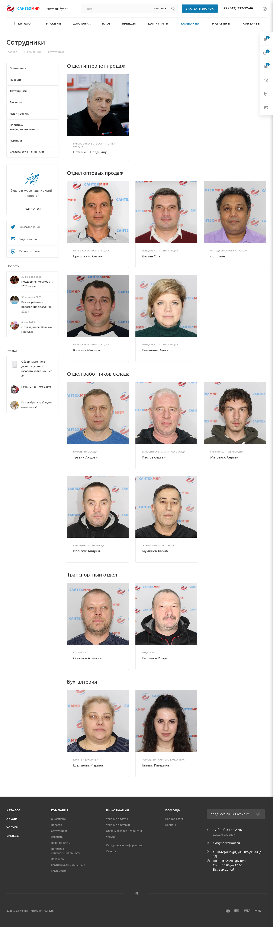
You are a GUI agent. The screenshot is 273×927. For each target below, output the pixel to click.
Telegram (136, 893)
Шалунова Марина (88, 765)
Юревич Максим (86, 350)
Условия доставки (118, 824)
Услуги (12, 827)
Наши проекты (61, 842)
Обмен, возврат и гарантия (124, 830)
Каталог (13, 810)
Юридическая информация (124, 845)
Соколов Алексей (87, 658)
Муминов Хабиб (155, 551)
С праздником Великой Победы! (36, 329)
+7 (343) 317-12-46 (238, 8)
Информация (117, 810)
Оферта (111, 851)
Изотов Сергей (154, 457)
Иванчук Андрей (86, 551)
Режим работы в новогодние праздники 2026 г (36, 306)
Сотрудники (59, 830)
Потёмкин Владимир (90, 152)
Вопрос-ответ (174, 818)
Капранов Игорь (154, 658)
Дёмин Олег (152, 256)
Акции (11, 818)
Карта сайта (59, 871)
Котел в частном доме (36, 386)
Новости (13, 266)
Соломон (217, 256)
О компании (59, 818)
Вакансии (57, 836)
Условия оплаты (117, 818)
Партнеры (57, 859)
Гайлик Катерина (155, 765)
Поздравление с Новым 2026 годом (37, 284)
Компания (60, 810)
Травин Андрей (85, 457)
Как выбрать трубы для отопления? (36, 404)
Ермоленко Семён (88, 256)
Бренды (13, 836)
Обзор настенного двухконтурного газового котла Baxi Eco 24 (36, 368)
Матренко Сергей (224, 457)
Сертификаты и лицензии (68, 865)
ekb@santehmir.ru (226, 843)
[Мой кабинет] (265, 9)
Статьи (11, 350)
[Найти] (173, 8)
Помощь (172, 810)
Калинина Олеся (155, 350)
